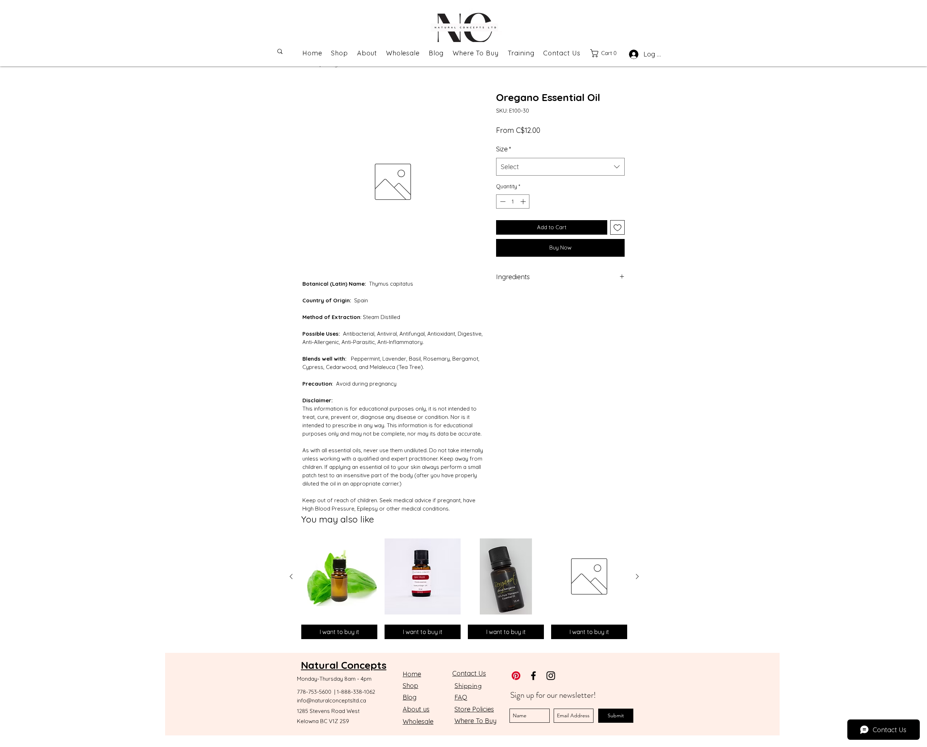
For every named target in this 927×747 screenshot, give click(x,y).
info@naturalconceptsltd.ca (331, 700)
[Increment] (524, 201)
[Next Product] (637, 576)
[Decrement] (502, 201)
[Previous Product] (291, 576)
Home (412, 674)
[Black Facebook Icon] (533, 675)
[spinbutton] (513, 201)
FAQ (460, 697)
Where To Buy (475, 721)
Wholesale (418, 721)
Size (503, 149)
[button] (607, 53)
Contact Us (469, 673)
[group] (464, 588)
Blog (409, 697)
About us (416, 709)
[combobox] (560, 167)
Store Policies (474, 709)
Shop (410, 685)
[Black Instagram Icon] (551, 675)
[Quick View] (339, 576)
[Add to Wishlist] (617, 227)
